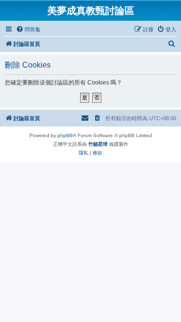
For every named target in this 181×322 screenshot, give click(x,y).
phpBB (65, 135)
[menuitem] (28, 29)
